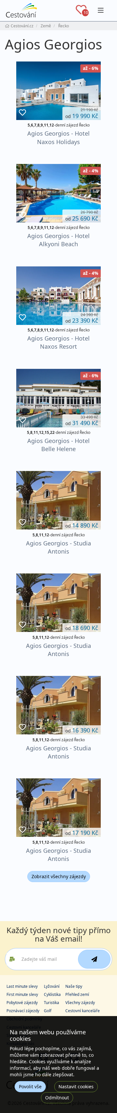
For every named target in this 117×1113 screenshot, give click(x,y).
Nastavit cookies (76, 1086)
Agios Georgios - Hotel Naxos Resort (58, 342)
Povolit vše (30, 1086)
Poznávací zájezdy (22, 1010)
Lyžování (51, 986)
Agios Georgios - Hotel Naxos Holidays (58, 137)
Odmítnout (57, 1097)
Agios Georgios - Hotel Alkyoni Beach (58, 240)
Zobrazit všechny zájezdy (59, 876)
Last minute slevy (22, 986)
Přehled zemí (77, 994)
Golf (47, 1010)
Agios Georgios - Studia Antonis (58, 547)
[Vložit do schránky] (22, 113)
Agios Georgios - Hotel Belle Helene (58, 445)
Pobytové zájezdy (22, 1002)
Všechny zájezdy (80, 1002)
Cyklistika (52, 994)
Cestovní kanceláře (82, 1010)
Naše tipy (73, 986)
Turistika (51, 1002)
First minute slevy (22, 994)
